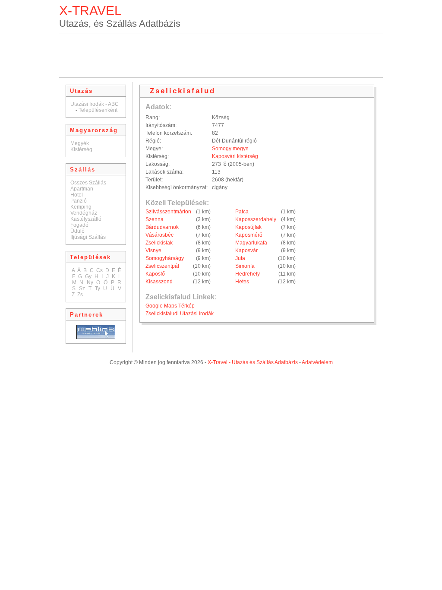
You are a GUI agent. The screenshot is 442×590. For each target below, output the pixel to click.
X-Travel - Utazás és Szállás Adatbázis (253, 362)
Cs (99, 270)
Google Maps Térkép (170, 306)
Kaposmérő (248, 235)
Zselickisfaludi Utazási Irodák (179, 314)
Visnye (153, 250)
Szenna (154, 219)
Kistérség (81, 149)
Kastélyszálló (85, 219)
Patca (242, 212)
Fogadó (79, 225)
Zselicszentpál (162, 266)
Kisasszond (159, 282)
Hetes (242, 282)
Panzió (78, 201)
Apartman (81, 189)
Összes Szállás (88, 183)
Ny (90, 282)
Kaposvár (246, 250)
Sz (82, 288)
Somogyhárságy (164, 258)
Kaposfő (155, 274)
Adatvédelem (317, 362)
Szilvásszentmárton (168, 212)
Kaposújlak (248, 227)
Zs (80, 295)
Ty (97, 288)
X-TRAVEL (90, 10)
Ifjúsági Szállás (88, 237)
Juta (240, 258)
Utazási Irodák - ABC (94, 104)
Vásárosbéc (159, 235)
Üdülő (77, 231)
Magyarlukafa (251, 243)
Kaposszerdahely (255, 219)
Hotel (76, 195)
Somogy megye (230, 149)
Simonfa (245, 266)
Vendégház (83, 213)
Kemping (81, 207)
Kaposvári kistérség (235, 156)
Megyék (79, 143)
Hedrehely (247, 274)
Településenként (98, 110)
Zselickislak (159, 243)
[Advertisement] (221, 55)
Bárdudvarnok (162, 227)
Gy (88, 276)
